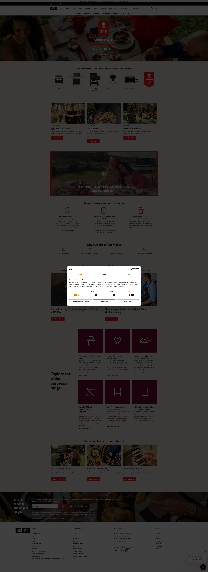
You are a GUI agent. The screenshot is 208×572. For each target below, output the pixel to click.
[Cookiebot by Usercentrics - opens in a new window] (132, 269)
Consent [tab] (79, 274)
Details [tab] (104, 274)
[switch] (95, 295)
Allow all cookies (127, 301)
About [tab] (128, 274)
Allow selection (104, 301)
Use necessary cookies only (81, 301)
